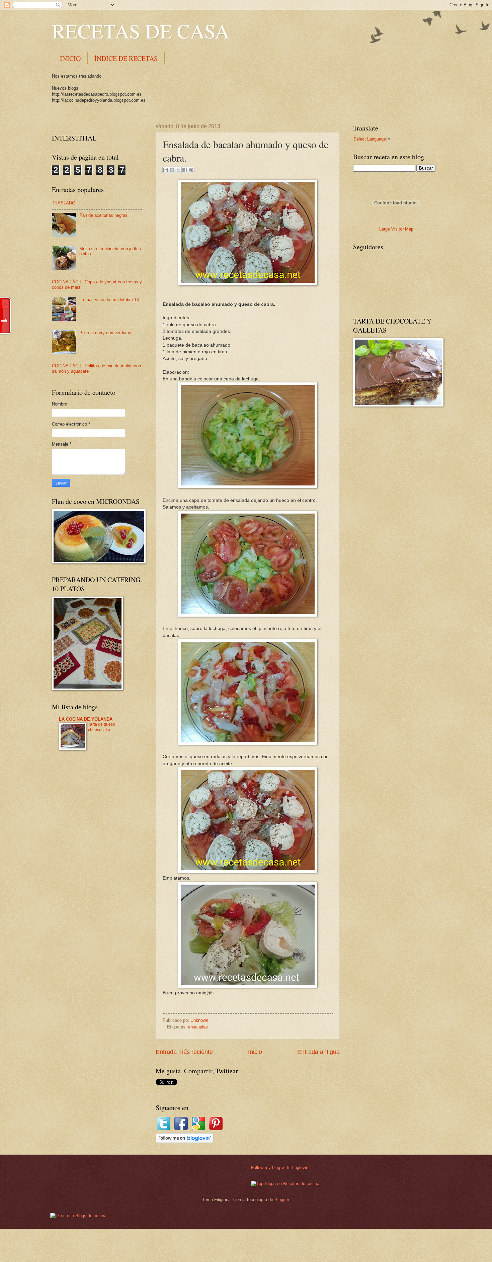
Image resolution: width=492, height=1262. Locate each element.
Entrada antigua (318, 1052)
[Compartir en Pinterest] (191, 170)
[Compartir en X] (178, 170)
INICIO (70, 58)
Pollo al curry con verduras (105, 332)
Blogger (281, 1199)
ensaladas (198, 1026)
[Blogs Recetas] (285, 1183)
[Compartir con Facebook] (184, 170)
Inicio (255, 1052)
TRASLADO (63, 202)
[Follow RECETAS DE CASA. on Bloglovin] (185, 1141)
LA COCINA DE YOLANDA (85, 719)
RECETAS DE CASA (140, 30)
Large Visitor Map (396, 229)
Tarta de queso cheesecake (101, 727)
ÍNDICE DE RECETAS (126, 58)
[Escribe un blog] (172, 170)
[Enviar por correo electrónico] (165, 170)
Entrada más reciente (184, 1052)
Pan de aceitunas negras (103, 215)
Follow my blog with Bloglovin (279, 1167)
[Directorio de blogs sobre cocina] (78, 1215)
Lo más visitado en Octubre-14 (109, 299)
